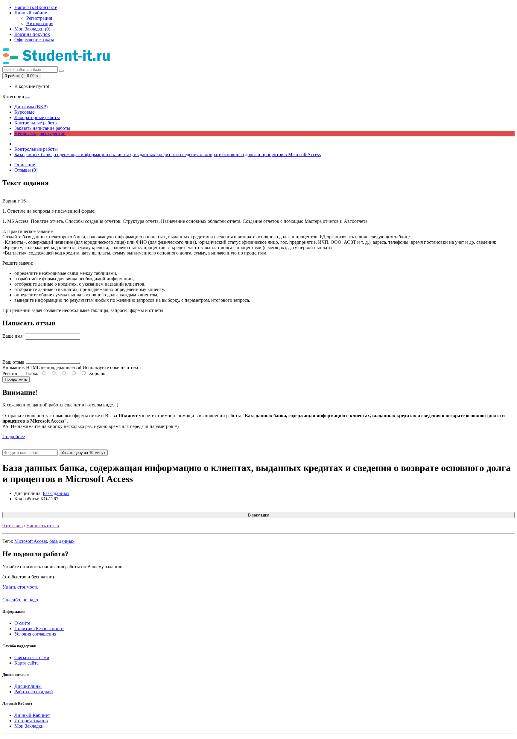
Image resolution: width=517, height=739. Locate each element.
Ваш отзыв (13, 362)
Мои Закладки (29, 726)
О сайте (22, 623)
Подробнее (13, 436)
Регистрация (39, 18)
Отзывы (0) (25, 170)
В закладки (258, 515)
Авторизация (39, 23)
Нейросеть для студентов (40, 133)
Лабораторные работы (37, 117)
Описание (24, 164)
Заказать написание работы (42, 128)
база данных (61, 541)
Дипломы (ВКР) (31, 106)
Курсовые (24, 112)
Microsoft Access (30, 541)
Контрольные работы (36, 122)
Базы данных (56, 493)
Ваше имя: (13, 336)
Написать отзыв (42, 525)
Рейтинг (10, 373)
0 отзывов (12, 525)
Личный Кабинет (32, 715)
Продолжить (16, 379)
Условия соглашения (35, 633)
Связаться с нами (31, 657)
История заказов (31, 720)
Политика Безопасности (39, 628)
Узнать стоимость (20, 586)
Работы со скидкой (33, 691)
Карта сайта (26, 662)
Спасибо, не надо (20, 599)
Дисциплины (28, 686)
